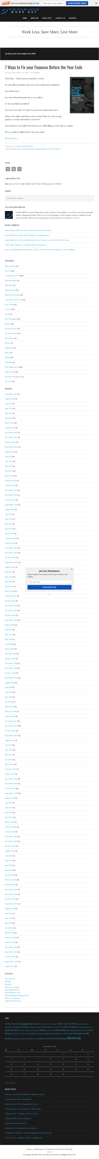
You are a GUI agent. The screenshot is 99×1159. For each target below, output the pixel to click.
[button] (49, 571)
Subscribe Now (49, 587)
